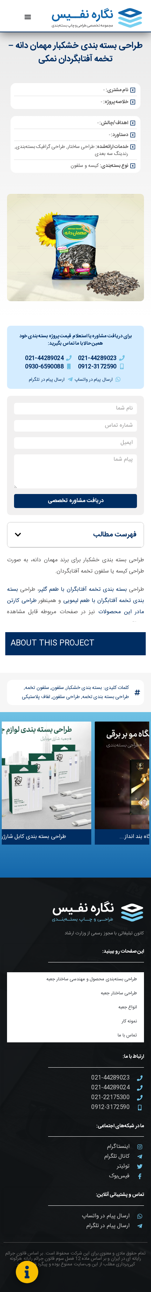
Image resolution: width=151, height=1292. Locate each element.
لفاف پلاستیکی (36, 697)
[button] (17, 534)
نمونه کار (129, 1021)
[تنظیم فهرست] (27, 16)
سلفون (57, 688)
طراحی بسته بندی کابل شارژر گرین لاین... (64, 836)
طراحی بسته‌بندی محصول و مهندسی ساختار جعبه (91, 979)
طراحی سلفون (66, 697)
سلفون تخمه (37, 688)
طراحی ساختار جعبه (119, 993)
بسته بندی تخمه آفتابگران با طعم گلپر (83, 589)
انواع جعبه (127, 1007)
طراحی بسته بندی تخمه (105, 697)
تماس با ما (127, 1035)
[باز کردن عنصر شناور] (27, 1272)
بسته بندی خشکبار (84, 688)
